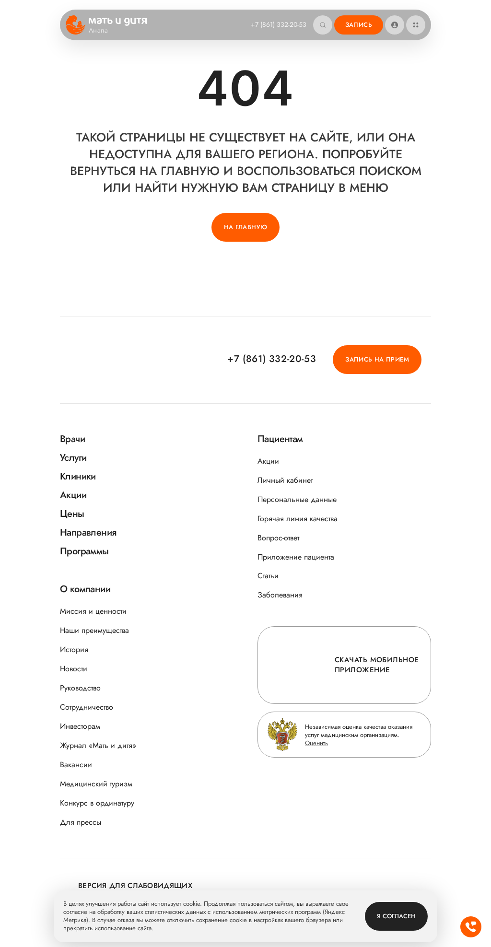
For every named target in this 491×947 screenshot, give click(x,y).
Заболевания (280, 594)
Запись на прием (377, 359)
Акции (268, 461)
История (74, 649)
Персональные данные (297, 499)
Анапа (98, 30)
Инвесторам (80, 726)
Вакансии (76, 764)
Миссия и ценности (93, 611)
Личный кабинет (285, 480)
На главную (246, 227)
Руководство (80, 687)
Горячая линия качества (297, 518)
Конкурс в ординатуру (97, 802)
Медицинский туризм (96, 783)
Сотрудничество (86, 707)
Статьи (268, 575)
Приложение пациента (295, 556)
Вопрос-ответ (278, 537)
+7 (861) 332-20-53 (278, 24)
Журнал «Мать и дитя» (98, 745)
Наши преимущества (94, 630)
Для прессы (80, 822)
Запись (358, 24)
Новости (73, 668)
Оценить (316, 743)
